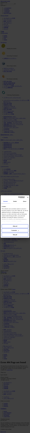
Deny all (15, 234)
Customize (14, 230)
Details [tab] (15, 201)
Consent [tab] (5, 201)
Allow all (15, 226)
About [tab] (24, 201)
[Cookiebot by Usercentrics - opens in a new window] (19, 197)
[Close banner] (27, 197)
